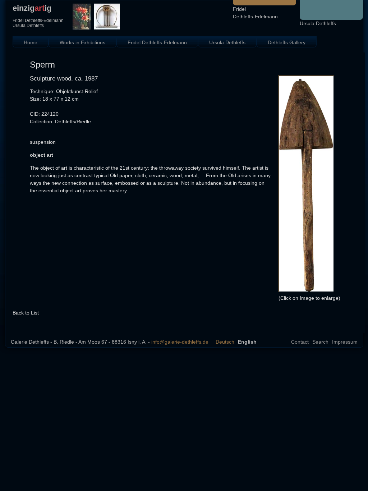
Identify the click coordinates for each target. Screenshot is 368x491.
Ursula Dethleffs (318, 23)
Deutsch (225, 342)
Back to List (26, 313)
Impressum (345, 342)
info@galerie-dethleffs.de (179, 342)
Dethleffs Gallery (286, 42)
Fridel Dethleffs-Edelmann (157, 42)
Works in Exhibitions (82, 42)
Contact (300, 342)
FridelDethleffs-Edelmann (255, 12)
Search (320, 342)
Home (30, 42)
